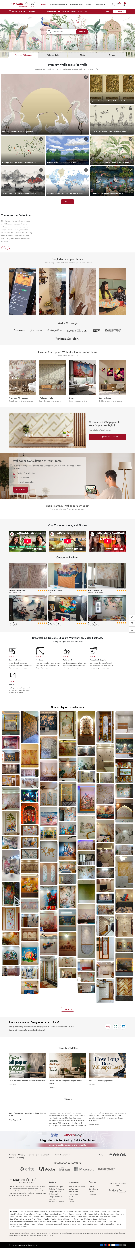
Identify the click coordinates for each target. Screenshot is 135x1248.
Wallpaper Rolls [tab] (53, 55)
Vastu (109, 1211)
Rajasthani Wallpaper (100, 1219)
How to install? (74, 1194)
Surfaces (28, 1219)
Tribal (34, 1219)
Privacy (11, 1157)
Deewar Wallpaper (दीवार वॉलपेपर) (68, 1219)
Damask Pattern (109, 1214)
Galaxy (12, 1216)
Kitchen (84, 1222)
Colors (71, 1199)
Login (107, 11)
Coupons (92, 1191)
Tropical (103, 1211)
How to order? (74, 1191)
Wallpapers (13, 1211)
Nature (26, 1214)
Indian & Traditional (16, 1214)
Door (79, 1224)
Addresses (92, 1194)
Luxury (96, 1224)
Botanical (78, 1214)
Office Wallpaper (105, 1216)
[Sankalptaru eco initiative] (118, 1190)
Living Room (76, 1222)
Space (114, 1216)
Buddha (54, 1222)
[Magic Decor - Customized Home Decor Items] (22, 4)
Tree (64, 1214)
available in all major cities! (67, 11)
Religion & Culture (58, 1216)
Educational (58, 1224)
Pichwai (118, 1224)
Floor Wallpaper (24, 1224)
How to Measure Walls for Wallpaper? (77, 1187)
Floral (117, 1214)
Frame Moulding (88, 1224)
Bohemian (71, 1214)
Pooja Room (92, 1222)
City (101, 1214)
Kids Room (77, 1211)
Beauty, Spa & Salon (55, 1214)
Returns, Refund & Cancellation (40, 1154)
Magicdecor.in (20, 1245)
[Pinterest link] (124, 1154)
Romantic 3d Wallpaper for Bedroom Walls (23, 1222)
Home (43, 4)
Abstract (31, 1214)
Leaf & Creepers (34, 1216)
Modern (102, 1224)
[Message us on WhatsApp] (116, 1027)
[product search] (113, 4)
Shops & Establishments (90, 1216)
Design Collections (55, 1196)
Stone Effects (14, 1219)
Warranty (20, 1157)
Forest (122, 1214)
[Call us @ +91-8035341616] (108, 1027)
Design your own (55, 1191)
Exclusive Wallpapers (56, 1189)
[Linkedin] (117, 1154)
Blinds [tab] (82, 55)
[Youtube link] (110, 1154)
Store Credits (93, 1189)
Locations (52, 1199)
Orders (91, 1186)
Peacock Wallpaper (86, 1219)
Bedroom (68, 1222)
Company (99, 4)
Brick (84, 1214)
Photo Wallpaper (21, 1227)
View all (67, 202)
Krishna (61, 1222)
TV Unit (12, 1227)
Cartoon (90, 1214)
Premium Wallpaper (56, 1186)
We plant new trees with (117, 1184)
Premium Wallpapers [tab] (23, 55)
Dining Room (112, 1222)
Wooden (46, 1219)
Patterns (48, 1216)
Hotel (25, 1216)
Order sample (53, 1194)
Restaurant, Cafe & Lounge (73, 1216)
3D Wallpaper (68, 1211)
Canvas (71, 1201)
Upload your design (109, 436)
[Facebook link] (121, 1154)
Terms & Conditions (62, 1154)
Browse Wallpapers (57, 4)
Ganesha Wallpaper (44, 1222)
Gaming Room (101, 1222)
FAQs (71, 1196)
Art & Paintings (94, 1211)
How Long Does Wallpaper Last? (101, 1080)
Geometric (19, 1216)
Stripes (22, 1219)
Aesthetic (85, 1211)
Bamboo (45, 1214)
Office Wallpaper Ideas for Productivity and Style (27, 1080)
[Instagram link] (114, 1154)
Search (82, 31)
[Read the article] (27, 1065)
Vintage (39, 1219)
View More (67, 1009)
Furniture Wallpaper (37, 1224)
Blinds (88, 4)
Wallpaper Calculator (56, 1201)
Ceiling (96, 1214)
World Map (115, 1211)
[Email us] (123, 1027)
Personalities (49, 1224)
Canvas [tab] (112, 55)
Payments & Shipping (17, 1154)
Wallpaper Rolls (76, 4)
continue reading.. (94, 1124)
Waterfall (53, 1219)
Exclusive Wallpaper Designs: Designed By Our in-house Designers (42, 1211)
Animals (38, 1214)
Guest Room (14, 1224)
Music (42, 1216)
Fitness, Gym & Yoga (69, 1224)
